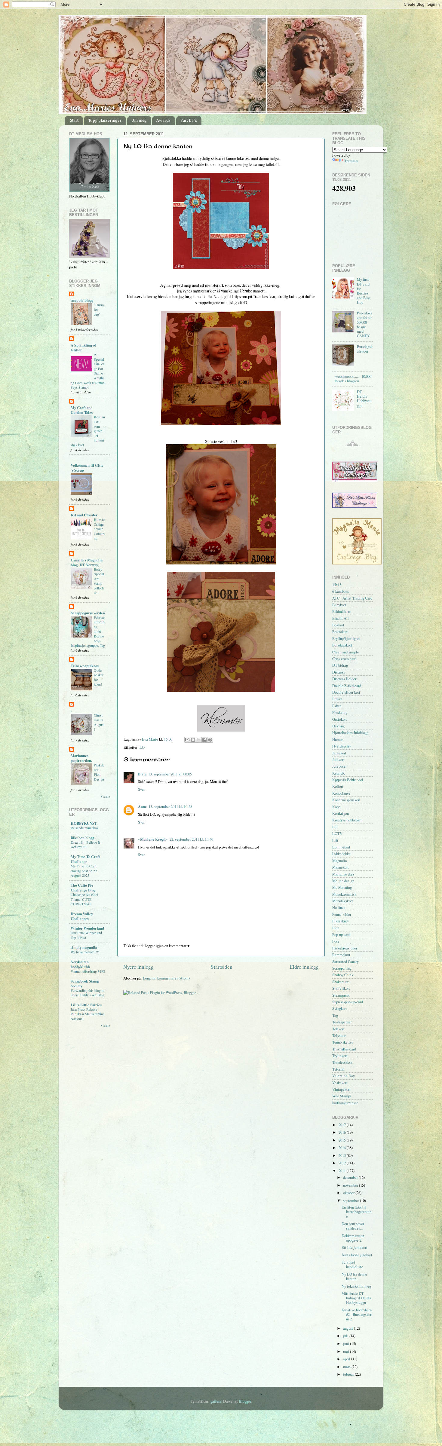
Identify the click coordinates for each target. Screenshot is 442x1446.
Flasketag (339, 712)
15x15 (336, 584)
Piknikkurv (340, 921)
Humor (337, 739)
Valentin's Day (343, 1075)
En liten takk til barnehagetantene (356, 1212)
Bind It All (340, 618)
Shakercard (340, 981)
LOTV (337, 833)
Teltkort (338, 1029)
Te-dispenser (342, 1022)
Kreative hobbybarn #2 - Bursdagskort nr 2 (357, 1314)
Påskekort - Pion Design (99, 772)
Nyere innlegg (138, 966)
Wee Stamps (341, 1096)
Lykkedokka (341, 853)
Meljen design (343, 880)
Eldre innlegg (304, 966)
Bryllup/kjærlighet (346, 638)
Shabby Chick (342, 974)
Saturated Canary (345, 961)
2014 (343, 1147)
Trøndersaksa (342, 1062)
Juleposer (339, 766)
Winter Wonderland (87, 928)
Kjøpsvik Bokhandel (347, 779)
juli (346, 1335)
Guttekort (339, 719)
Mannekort (340, 867)
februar (349, 1374)
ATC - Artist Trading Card (352, 598)
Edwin (337, 699)
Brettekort (340, 631)
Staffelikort (341, 988)
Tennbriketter (342, 1042)
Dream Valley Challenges (82, 916)
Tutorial (338, 1069)
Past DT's (188, 120)
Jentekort (339, 753)
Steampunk (340, 995)
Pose (335, 941)
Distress (338, 672)
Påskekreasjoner (344, 948)
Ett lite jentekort (354, 1247)
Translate (351, 161)
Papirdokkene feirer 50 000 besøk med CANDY (364, 324)
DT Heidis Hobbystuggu (364, 398)
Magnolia (339, 860)
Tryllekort (340, 1055)
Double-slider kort (346, 692)
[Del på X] (199, 740)
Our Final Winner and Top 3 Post (86, 935)
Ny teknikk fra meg (356, 1286)
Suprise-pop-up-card (347, 1001)
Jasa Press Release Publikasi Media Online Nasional (87, 1014)
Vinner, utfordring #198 (88, 971)
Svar (141, 789)
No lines (338, 907)
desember (351, 1177)
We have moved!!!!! (85, 951)
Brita (142, 774)
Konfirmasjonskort (346, 799)
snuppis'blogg (82, 300)
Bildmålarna (341, 611)
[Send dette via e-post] (187, 740)
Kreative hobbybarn (347, 820)
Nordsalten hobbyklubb (80, 964)
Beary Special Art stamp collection (99, 581)
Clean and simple (345, 652)
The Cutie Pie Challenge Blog (83, 887)
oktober (349, 1192)
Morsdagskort (342, 900)
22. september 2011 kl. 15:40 (191, 839)
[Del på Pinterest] (210, 740)
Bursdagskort (342, 645)
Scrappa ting (341, 968)
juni (346, 1343)
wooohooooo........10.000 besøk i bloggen (353, 379)
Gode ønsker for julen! (98, 677)
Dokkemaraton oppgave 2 (353, 1238)
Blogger (245, 1401)
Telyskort (339, 1035)
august (348, 1328)
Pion (335, 928)
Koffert (337, 786)
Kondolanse (341, 793)
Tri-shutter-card (344, 1049)
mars (347, 1366)
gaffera (215, 1401)
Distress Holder (344, 678)
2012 (343, 1163)
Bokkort (338, 625)
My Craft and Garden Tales (82, 410)
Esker (336, 705)
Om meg (139, 120)
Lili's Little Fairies (86, 1004)
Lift (335, 840)
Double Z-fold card (346, 685)
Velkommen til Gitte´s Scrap (87, 468)
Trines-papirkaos (85, 665)
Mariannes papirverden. (81, 758)
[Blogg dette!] (193, 740)
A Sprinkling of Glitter (83, 347)
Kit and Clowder (84, 515)
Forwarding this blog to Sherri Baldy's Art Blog (87, 993)
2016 (343, 1132)
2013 (343, 1155)
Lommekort (341, 847)
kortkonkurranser (345, 1102)
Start (74, 120)
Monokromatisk (344, 894)
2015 (343, 1140)
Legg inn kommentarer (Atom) (166, 978)
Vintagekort (341, 1089)
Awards (163, 120)
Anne (142, 806)
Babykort (339, 604)
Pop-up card (341, 934)
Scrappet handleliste (352, 1264)
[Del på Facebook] (204, 740)
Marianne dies (343, 874)
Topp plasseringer (104, 120)
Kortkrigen (340, 813)
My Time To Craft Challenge (85, 859)
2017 (343, 1124)
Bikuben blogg (82, 837)
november (351, 1185)
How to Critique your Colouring (99, 528)
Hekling (338, 726)
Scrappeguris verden (88, 613)
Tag (335, 1015)
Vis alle (105, 797)
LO (142, 747)
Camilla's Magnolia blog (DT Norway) (87, 562)
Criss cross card (344, 658)
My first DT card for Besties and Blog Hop (363, 291)
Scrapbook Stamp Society (85, 983)
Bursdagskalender (365, 349)
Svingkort (339, 1008)
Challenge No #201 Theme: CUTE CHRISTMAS (84, 899)
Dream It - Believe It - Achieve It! (86, 844)
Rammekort (341, 954)
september (351, 1200)
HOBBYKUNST (84, 823)
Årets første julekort (357, 1255)
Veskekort (340, 1082)
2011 (343, 1170)
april (347, 1359)
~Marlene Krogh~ (153, 839)
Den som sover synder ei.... (353, 1226)
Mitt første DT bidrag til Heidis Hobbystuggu (356, 1298)
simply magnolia (84, 947)
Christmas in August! (99, 722)
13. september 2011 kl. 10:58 (170, 806)
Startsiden (221, 966)
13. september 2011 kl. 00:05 (170, 774)
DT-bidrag (340, 665)
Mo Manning (342, 887)
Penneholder (341, 914)
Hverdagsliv (341, 746)
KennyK (338, 773)
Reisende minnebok (85, 827)
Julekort (338, 759)
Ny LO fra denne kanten (354, 1276)
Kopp (336, 806)
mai (346, 1351)
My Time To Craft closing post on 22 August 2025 (84, 871)
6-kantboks (340, 591)
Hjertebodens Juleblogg (350, 732)
